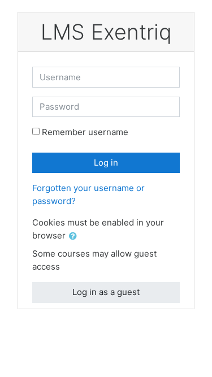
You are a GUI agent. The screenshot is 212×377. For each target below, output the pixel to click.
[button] (75, 236)
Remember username (85, 132)
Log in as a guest (106, 292)
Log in (106, 162)
